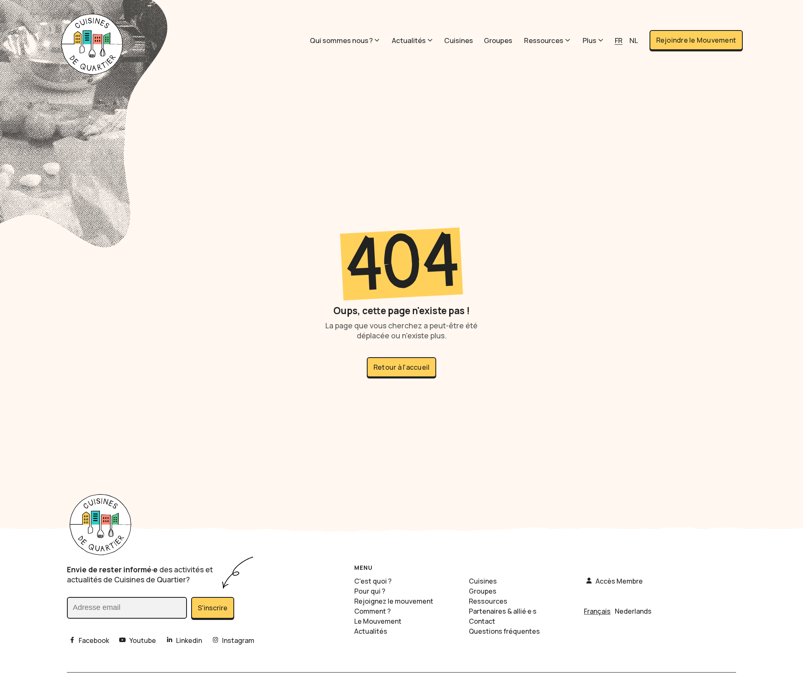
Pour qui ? (369, 591)
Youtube (142, 640)
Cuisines (458, 40)
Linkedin (189, 640)
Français (597, 611)
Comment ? (372, 611)
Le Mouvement (378, 621)
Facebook (94, 640)
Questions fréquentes (504, 631)
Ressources (543, 40)
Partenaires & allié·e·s (503, 611)
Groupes (498, 40)
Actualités (409, 40)
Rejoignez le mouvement (393, 601)
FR (619, 40)
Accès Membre (619, 581)
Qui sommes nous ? (341, 40)
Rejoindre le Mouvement (696, 40)
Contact (482, 621)
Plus (589, 40)
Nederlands (633, 611)
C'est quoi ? (372, 581)
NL (633, 40)
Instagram (238, 640)
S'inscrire (213, 607)
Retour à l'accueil (401, 367)
